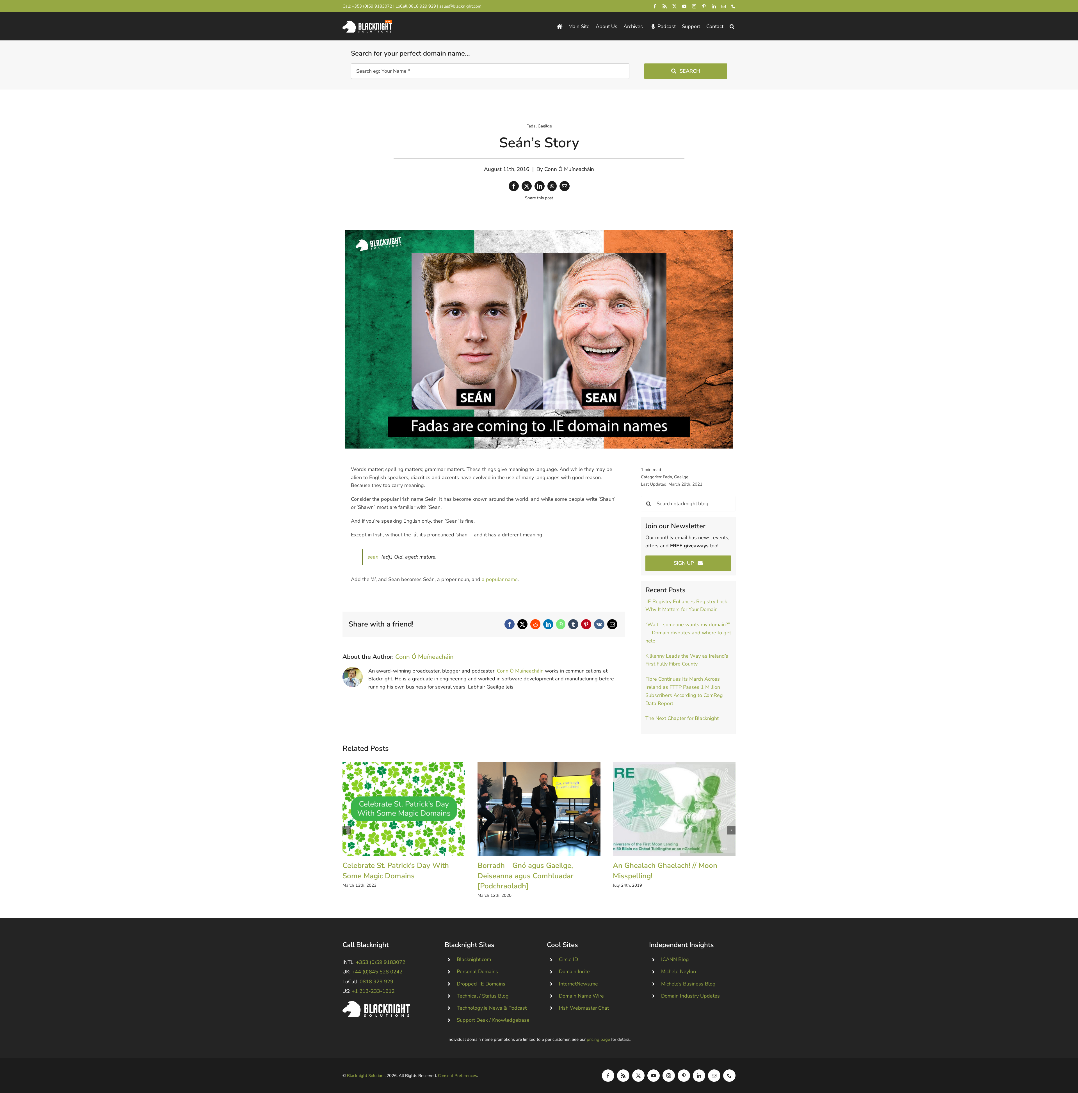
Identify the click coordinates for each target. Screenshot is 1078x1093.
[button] (732, 26)
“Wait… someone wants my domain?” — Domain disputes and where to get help (688, 632)
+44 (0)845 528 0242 (377, 971)
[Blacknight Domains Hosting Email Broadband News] (367, 22)
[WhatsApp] (552, 186)
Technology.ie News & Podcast (492, 1008)
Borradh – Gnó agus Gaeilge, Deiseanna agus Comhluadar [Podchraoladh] (539, 809)
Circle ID (568, 959)
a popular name (500, 579)
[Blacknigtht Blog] (559, 26)
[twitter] (674, 6)
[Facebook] (513, 186)
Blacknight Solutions (366, 1075)
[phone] (733, 6)
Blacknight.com (474, 959)
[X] (526, 186)
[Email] (564, 186)
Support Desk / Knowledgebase (493, 1020)
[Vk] (599, 624)
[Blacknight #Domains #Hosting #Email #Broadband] (376, 1003)
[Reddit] (535, 624)
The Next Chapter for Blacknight (682, 718)
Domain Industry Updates (690, 996)
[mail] (723, 6)
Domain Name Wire (581, 996)
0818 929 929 (422, 6)
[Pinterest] (586, 624)
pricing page (598, 1039)
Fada (531, 126)
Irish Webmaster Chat (584, 1008)
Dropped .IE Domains (481, 983)
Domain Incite (574, 971)
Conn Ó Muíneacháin (569, 169)
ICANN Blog (675, 959)
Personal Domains (477, 971)
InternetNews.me (578, 983)
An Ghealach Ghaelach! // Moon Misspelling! (674, 809)
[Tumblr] (573, 624)
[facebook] (655, 6)
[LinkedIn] (539, 186)
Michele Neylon (678, 971)
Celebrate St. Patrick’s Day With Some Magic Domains (404, 809)
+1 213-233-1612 (373, 991)
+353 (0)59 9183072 (372, 6)
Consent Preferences (457, 1075)
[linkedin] (714, 6)
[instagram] (694, 6)
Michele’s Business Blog (688, 983)
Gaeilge (545, 126)
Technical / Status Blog (483, 996)
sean (372, 557)
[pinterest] (704, 6)
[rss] (665, 6)
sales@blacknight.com (460, 6)
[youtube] (684, 6)
